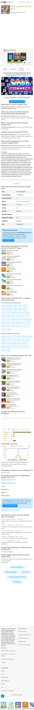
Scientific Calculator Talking (7, 659)
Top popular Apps (22, 641)
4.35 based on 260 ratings (23, 201)
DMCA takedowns (5, 680)
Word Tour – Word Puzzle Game (14, 279)
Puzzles (19, 319)
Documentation (4, 677)
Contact (3, 670)
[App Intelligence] (2, 696)
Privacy (2, 674)
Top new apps (17, 582)
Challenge (4, 340)
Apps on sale (25, 572)
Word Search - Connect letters (13, 256)
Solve (28, 322)
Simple (3, 350)
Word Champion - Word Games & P (14, 285)
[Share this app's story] (24, 63)
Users (15, 309)
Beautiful (21, 312)
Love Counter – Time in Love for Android (8, 655)
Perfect (25, 343)
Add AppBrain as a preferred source (11, 510)
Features (4, 329)
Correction (4, 312)
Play (3, 319)
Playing (24, 309)
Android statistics (22, 631)
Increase (25, 305)
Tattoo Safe (3, 662)
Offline (9, 329)
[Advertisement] (17, 31)
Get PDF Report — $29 (9, 240)
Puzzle (22, 316)
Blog (2, 687)
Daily (9, 340)
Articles (3, 684)
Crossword (9, 336)
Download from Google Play (17, 101)
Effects (3, 316)
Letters (13, 322)
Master (28, 340)
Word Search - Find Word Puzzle (14, 273)
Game (13, 316)
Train (14, 340)
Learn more (23, 237)
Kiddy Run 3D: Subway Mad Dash (14, 363)
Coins (8, 326)
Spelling (3, 322)
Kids (23, 340)
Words (17, 316)
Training (23, 346)
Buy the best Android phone (24, 644)
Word (8, 316)
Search (3, 336)
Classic (8, 350)
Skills (24, 336)
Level (27, 326)
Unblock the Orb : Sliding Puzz (13, 381)
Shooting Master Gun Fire (12, 375)
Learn (14, 346)
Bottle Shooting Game (12, 393)
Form (28, 346)
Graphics (27, 312)
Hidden (19, 336)
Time (22, 326)
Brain (12, 326)
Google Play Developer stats (24, 634)
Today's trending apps (10, 572)
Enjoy (8, 322)
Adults (8, 343)
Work (20, 305)
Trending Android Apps (23, 638)
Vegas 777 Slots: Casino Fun (13, 387)
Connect (29, 319)
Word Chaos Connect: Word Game (14, 262)
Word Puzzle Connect (11, 291)
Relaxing (4, 343)
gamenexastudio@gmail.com (8, 483)
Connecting (4, 305)
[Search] (31, 2)
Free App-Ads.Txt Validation (7, 690)
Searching (15, 312)
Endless (15, 305)
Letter (18, 340)
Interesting (4, 309)
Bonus (9, 346)
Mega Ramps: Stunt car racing (13, 358)
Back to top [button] (30, 697)
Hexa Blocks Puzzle (11, 404)
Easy (24, 322)
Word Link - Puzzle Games (13, 250)
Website (3, 486)
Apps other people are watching (17, 577)
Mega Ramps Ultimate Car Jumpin (14, 369)
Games (24, 319)
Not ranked (19, 204)
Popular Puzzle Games (17, 567)
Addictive (4, 346)
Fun (14, 336)
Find (8, 319)
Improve (17, 326)
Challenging (14, 343)
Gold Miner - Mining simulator (13, 398)
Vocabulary (13, 319)
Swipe (20, 343)
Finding (10, 305)
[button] (17, 489)
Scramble (19, 322)
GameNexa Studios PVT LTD (20, 356)
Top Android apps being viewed (8, 650)
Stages (20, 309)
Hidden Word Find (11, 268)
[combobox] (24, 2)
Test (18, 346)
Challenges (29, 336)
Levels (3, 326)
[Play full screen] (29, 63)
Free (27, 316)
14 (17, 214)
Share (9, 312)
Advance (10, 309)
